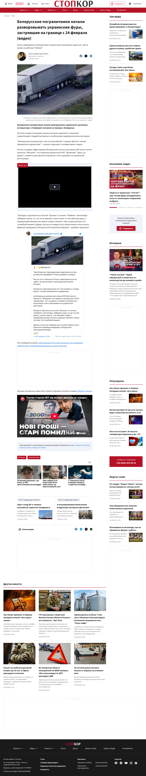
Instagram (35, 447)
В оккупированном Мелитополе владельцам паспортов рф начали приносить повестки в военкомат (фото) (73, 508)
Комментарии (28, 529)
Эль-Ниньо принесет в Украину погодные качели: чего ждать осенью (17, 617)
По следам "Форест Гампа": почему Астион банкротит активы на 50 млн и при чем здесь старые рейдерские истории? (126, 488)
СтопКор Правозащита (49, 763)
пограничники (34, 457)
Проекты (23, 10)
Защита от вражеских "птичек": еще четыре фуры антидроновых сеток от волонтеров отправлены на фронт (125, 197)
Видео (37, 10)
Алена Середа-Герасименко (38, 54)
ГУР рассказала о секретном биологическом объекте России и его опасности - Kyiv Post (54, 617)
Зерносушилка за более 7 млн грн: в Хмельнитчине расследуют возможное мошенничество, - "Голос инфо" (89, 619)
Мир (13, 16)
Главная (6, 16)
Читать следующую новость (68, 500)
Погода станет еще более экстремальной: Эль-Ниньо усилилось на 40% (122, 70)
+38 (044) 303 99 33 (126, 463)
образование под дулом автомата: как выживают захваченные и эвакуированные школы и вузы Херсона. (50, 344)
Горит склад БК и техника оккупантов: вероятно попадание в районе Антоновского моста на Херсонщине (33, 508)
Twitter (28, 447)
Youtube (22, 447)
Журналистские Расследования (53, 766)
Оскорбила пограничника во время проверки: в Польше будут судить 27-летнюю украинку (125, 27)
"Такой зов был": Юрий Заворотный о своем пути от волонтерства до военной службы (126, 277)
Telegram (78, 445)
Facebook (86, 445)
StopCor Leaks (89, 10)
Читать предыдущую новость (29, 500)
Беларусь (21, 457)
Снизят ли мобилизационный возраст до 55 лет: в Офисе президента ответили (17, 670)
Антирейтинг (121, 10)
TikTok (42, 447)
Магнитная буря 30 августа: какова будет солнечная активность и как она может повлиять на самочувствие (126, 414)
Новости (51, 10)
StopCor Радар (105, 10)
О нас (42, 759)
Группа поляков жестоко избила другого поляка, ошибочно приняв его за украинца (126, 48)
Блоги (65, 10)
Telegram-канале (84, 391)
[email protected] (24, 771)
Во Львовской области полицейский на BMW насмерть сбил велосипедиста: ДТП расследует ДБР (53, 672)
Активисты (44, 769)
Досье (75, 10)
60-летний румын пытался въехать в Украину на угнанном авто (88, 670)
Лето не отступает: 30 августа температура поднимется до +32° (125, 433)
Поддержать (119, 4)
